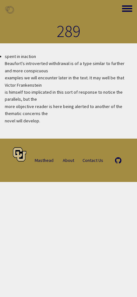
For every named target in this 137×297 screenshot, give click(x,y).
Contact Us (93, 160)
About (68, 160)
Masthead (44, 160)
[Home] (9, 9)
